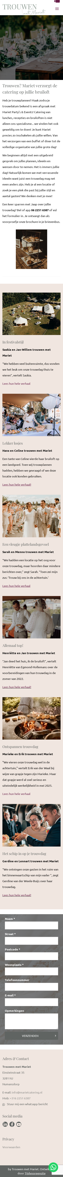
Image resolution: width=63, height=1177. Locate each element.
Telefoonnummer (17, 980)
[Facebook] (12, 1124)
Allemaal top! (12, 645)
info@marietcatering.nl (27, 1092)
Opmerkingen (14, 1010)
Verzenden (30, 1035)
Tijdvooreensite (35, 1173)
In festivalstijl (13, 342)
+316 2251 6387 (20, 1098)
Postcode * (12, 949)
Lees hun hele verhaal (16, 383)
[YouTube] (18, 1124)
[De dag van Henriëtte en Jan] (31, 618)
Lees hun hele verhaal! (16, 687)
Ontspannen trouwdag (20, 746)
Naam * (10, 918)
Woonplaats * (14, 964)
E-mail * (10, 995)
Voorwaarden (11, 1147)
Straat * (10, 934)
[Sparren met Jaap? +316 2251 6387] (57, 1)
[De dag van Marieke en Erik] (31, 719)
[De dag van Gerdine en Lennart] (31, 826)
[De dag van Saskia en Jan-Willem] (31, 315)
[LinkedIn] (5, 1124)
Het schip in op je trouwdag (24, 853)
